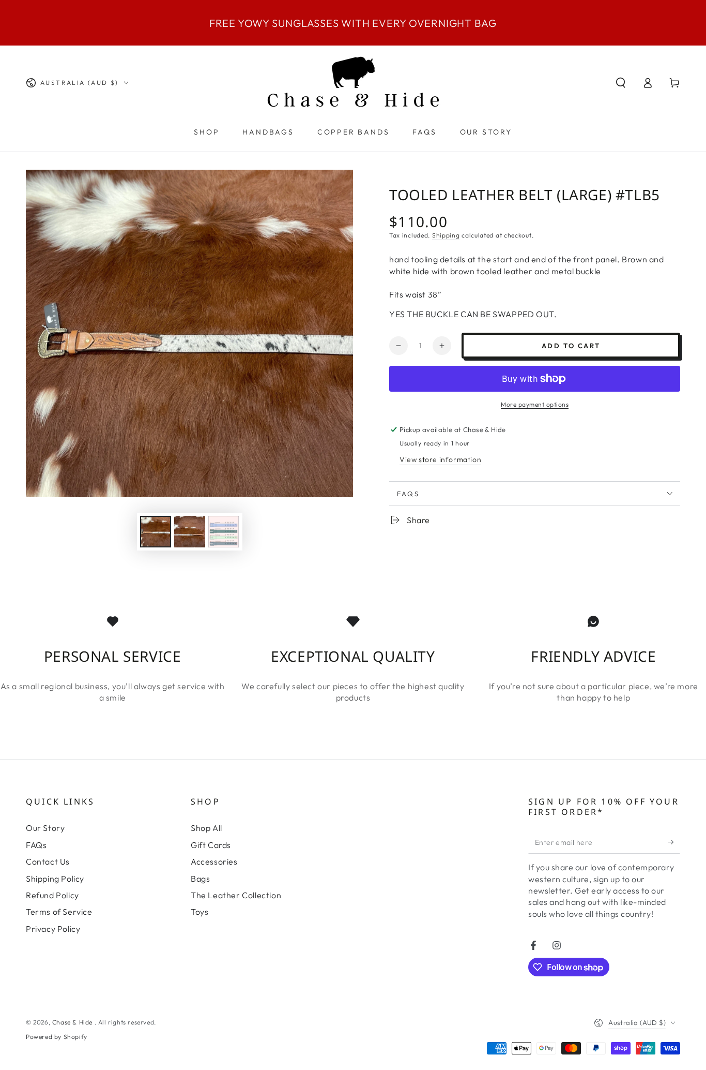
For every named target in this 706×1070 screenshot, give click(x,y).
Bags (200, 878)
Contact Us (48, 861)
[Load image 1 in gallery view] (155, 531)
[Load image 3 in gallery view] (223, 531)
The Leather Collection (236, 895)
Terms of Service (59, 911)
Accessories (214, 861)
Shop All (206, 828)
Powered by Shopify (56, 1037)
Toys (199, 911)
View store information (440, 459)
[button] (620, 82)
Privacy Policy (53, 929)
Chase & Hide (73, 1022)
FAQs (36, 845)
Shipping (446, 235)
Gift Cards (211, 845)
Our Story (45, 828)
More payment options (535, 404)
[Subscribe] (674, 841)
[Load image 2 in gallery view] (189, 531)
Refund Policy (52, 895)
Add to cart (571, 345)
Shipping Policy (55, 878)
